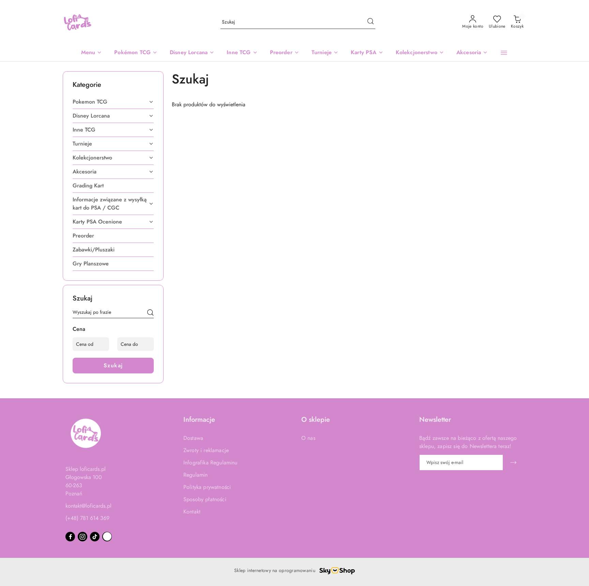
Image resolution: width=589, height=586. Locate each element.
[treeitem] (113, 102)
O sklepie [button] (315, 420)
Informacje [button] (199, 420)
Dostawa (193, 438)
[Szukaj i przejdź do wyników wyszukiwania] (370, 22)
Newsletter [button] (435, 420)
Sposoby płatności (204, 499)
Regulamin (195, 475)
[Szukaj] (150, 313)
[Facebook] (70, 536)
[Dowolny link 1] (107, 536)
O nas (308, 438)
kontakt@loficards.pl (88, 506)
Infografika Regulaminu (210, 462)
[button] (504, 53)
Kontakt (191, 511)
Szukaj (113, 365)
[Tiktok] (95, 536)
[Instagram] (82, 536)
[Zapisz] (513, 462)
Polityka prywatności (207, 487)
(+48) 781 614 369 (87, 518)
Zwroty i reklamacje (206, 450)
